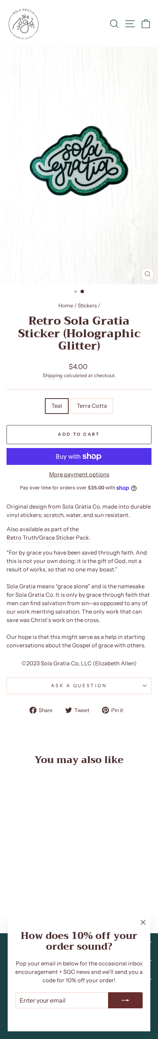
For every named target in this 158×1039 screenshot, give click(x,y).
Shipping (53, 375)
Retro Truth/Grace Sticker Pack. (49, 537)
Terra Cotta (92, 405)
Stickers (87, 305)
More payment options (79, 474)
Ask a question (79, 685)
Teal (56, 405)
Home (65, 305)
